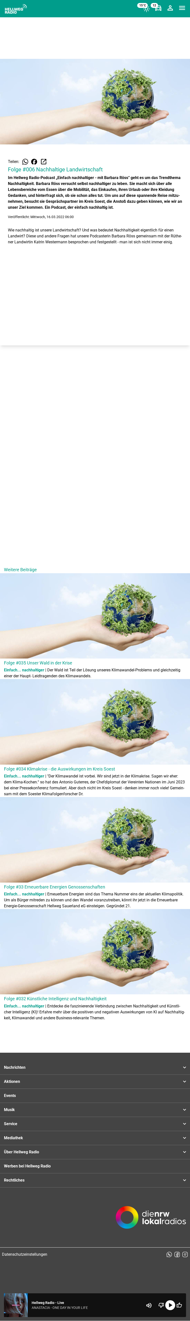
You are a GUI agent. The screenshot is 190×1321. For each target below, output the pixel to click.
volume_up (148, 1305)
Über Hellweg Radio (21, 1152)
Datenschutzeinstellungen (24, 1254)
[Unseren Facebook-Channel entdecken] (177, 1254)
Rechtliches (14, 1180)
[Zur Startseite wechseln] (16, 9)
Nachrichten (14, 1067)
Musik (9, 1109)
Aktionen (12, 1081)
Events (10, 1095)
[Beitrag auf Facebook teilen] (34, 162)
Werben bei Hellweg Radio (27, 1166)
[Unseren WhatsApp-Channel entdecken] (169, 1254)
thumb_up (179, 1305)
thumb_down (161, 1305)
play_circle (170, 1305)
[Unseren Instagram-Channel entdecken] (185, 1254)
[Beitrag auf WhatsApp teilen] (25, 162)
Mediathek (13, 1138)
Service (10, 1123)
